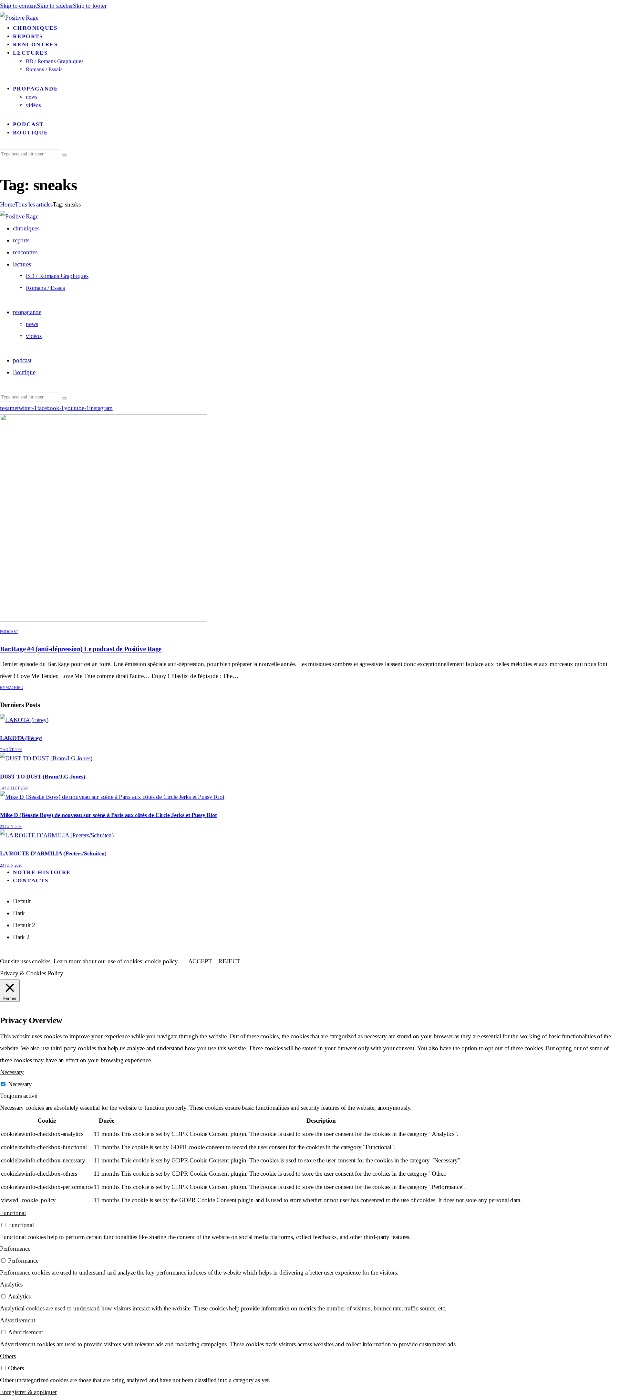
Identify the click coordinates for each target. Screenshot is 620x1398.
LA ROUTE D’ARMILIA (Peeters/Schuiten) (53, 853)
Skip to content (18, 5)
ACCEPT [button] (200, 961)
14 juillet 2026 (14, 788)
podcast (9, 632)
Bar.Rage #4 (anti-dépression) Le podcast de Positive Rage (80, 649)
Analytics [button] (11, 1284)
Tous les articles (34, 204)
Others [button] (8, 1356)
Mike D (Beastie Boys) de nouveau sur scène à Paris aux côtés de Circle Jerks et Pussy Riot (108, 815)
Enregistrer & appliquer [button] (28, 1392)
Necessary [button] (12, 1072)
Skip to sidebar (55, 5)
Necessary (20, 1084)
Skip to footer (89, 5)
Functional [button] (13, 1213)
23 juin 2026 (11, 826)
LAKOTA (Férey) (21, 738)
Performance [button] (15, 1248)
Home (7, 204)
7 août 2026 (11, 749)
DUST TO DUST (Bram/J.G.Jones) (42, 776)
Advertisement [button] (17, 1320)
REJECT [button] (229, 961)
